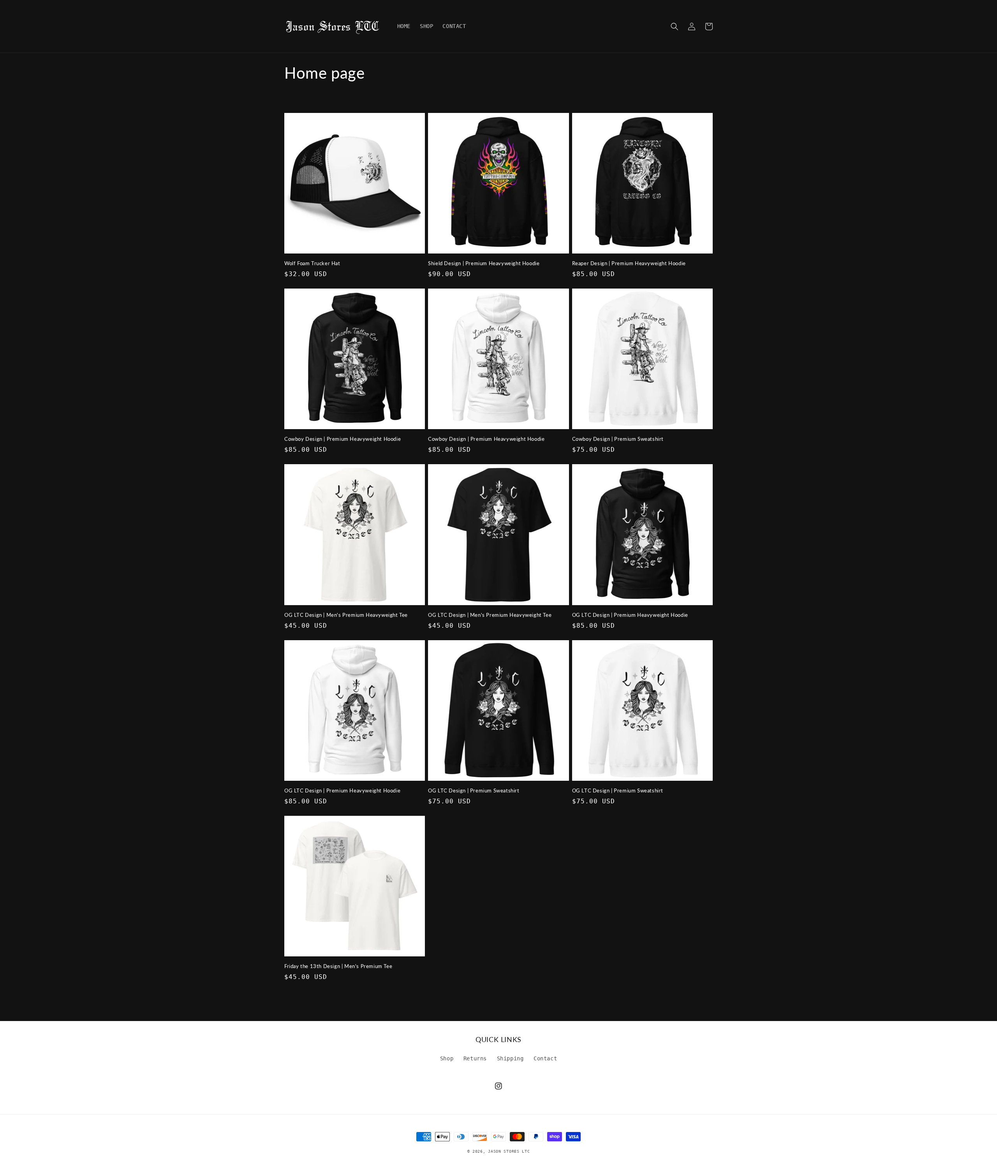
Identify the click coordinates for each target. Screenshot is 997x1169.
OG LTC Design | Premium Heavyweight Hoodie (630, 615)
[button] (674, 26)
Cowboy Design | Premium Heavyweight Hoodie (342, 439)
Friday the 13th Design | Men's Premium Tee (338, 966)
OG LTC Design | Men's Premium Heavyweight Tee (346, 615)
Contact (545, 1058)
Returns (475, 1058)
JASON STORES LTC (509, 1151)
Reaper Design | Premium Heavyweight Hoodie (629, 263)
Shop (446, 1058)
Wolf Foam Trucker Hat (312, 263)
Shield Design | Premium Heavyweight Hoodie (483, 263)
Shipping (510, 1058)
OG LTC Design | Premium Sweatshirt (473, 790)
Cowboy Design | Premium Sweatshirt (618, 439)
